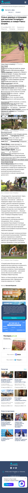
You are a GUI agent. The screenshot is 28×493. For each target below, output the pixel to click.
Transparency (15, 129)
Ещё (25, 369)
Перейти (9, 484)
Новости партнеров (7, 411)
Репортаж (12, 29)
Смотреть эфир (10, 10)
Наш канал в (11, 354)
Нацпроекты (20, 27)
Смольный (20, 29)
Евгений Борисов (11, 285)
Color (2, 129)
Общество (4, 29)
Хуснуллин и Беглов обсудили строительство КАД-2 (14, 6)
